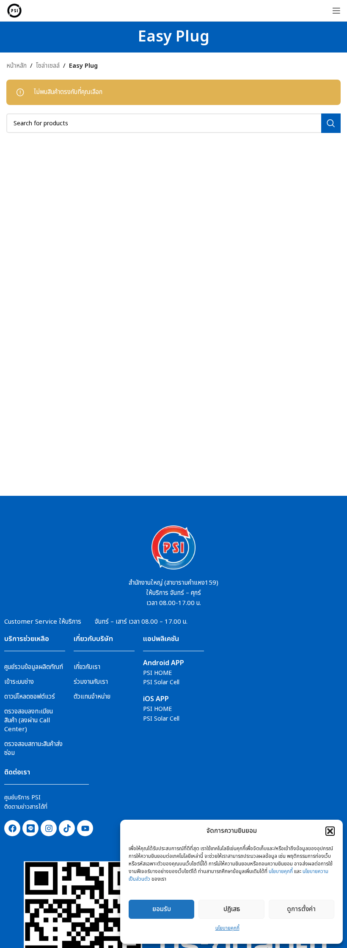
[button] (330, 831)
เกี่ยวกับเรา (87, 667)
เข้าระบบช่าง (19, 682)
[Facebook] (12, 828)
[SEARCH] (331, 123)
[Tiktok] (67, 828)
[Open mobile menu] (336, 10)
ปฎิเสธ (231, 909)
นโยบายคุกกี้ (281, 871)
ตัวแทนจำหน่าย (92, 697)
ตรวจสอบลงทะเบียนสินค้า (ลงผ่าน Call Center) (28, 720)
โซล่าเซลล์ (48, 66)
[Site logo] (14, 10)
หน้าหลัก (16, 66)
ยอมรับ (161, 909)
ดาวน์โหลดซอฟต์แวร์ (29, 697)
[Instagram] (49, 828)
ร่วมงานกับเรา (91, 682)
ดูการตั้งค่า (301, 909)
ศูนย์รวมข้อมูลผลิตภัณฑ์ (33, 667)
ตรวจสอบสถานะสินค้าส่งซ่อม (33, 748)
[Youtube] (85, 828)
